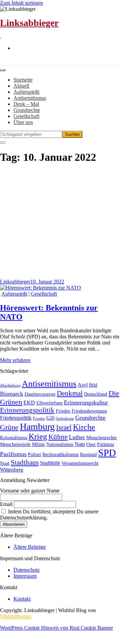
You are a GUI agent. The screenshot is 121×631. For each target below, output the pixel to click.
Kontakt (22, 599)
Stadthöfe (50, 463)
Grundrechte (26, 110)
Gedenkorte (65, 418)
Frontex (39, 418)
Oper (91, 444)
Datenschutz (26, 570)
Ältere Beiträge (29, 547)
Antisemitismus (29, 98)
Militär (38, 444)
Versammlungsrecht (80, 463)
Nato (80, 444)
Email (6, 504)
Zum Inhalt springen (21, 3)
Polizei (34, 454)
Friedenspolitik (16, 418)
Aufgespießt (26, 92)
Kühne (58, 437)
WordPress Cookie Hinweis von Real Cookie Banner (56, 628)
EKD (29, 402)
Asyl (83, 385)
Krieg (38, 436)
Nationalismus (59, 444)
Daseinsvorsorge (40, 394)
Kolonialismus (13, 437)
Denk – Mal (26, 104)
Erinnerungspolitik (27, 410)
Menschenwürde (15, 444)
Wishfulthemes (15, 616)
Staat (4, 463)
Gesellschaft (26, 116)
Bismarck (11, 393)
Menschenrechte (101, 437)
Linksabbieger (29, 23)
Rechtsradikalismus (60, 454)
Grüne (9, 427)
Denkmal (70, 393)
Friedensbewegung (89, 411)
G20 (50, 418)
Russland (88, 454)
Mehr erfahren (15, 360)
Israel (64, 427)
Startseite (23, 80)
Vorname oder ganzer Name (29, 490)
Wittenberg (11, 470)
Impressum (25, 576)
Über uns (23, 122)
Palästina (105, 444)
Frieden (63, 411)
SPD (107, 452)
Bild (93, 385)
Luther (77, 437)
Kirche (84, 427)
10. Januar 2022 (47, 281)
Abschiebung (10, 385)
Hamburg (37, 426)
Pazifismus (13, 454)
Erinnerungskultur (86, 402)
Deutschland (95, 394)
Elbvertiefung (49, 402)
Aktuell (21, 86)
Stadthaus (25, 462)
